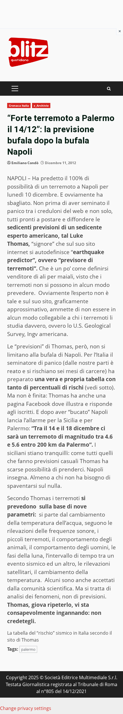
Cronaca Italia (19, 105)
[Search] (109, 88)
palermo (28, 649)
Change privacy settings (25, 708)
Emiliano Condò (24, 162)
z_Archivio (41, 105)
